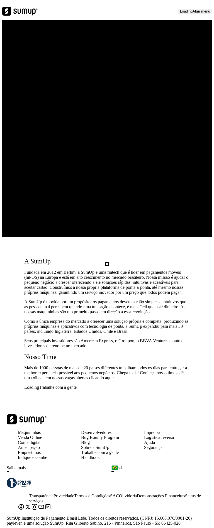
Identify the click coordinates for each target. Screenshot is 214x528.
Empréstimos (29, 452)
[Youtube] (41, 507)
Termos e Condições (92, 495)
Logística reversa (159, 437)
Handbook (90, 457)
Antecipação (29, 447)
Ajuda (149, 442)
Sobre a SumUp (95, 447)
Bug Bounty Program (100, 437)
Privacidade (64, 495)
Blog (85, 442)
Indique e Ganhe (32, 457)
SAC (114, 495)
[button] (57, 471)
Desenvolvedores (96, 432)
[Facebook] (21, 507)
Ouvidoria (128, 495)
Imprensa (152, 432)
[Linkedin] (48, 507)
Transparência (41, 495)
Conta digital (29, 442)
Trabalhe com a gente (100, 452)
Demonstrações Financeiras (161, 495)
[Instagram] (34, 507)
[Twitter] (28, 507)
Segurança (153, 447)
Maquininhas (29, 432)
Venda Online (30, 437)
